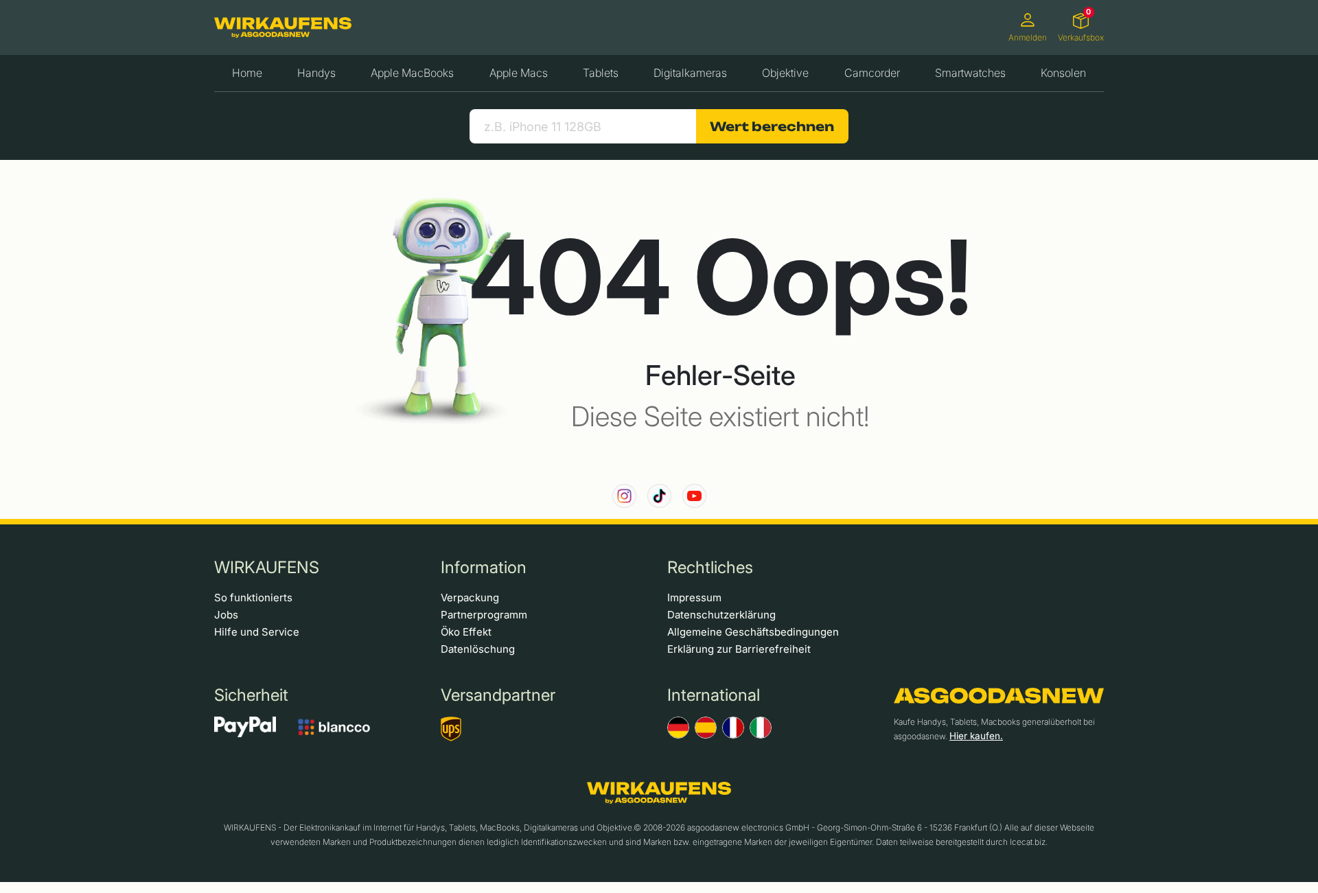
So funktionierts (253, 597)
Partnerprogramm (484, 614)
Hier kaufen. (976, 735)
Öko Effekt (466, 631)
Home (247, 73)
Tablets (600, 73)
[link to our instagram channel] (624, 496)
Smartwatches (970, 73)
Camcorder (872, 73)
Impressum (694, 597)
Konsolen (1063, 73)
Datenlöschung (478, 649)
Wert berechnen (772, 126)
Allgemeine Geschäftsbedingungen (753, 631)
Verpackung (470, 597)
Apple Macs (518, 73)
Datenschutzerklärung (721, 614)
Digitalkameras (690, 73)
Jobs (226, 614)
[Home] (282, 27)
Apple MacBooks (412, 73)
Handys (316, 73)
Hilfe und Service (256, 631)
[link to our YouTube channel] (694, 496)
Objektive (785, 73)
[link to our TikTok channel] (659, 496)
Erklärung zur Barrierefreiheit (739, 649)
